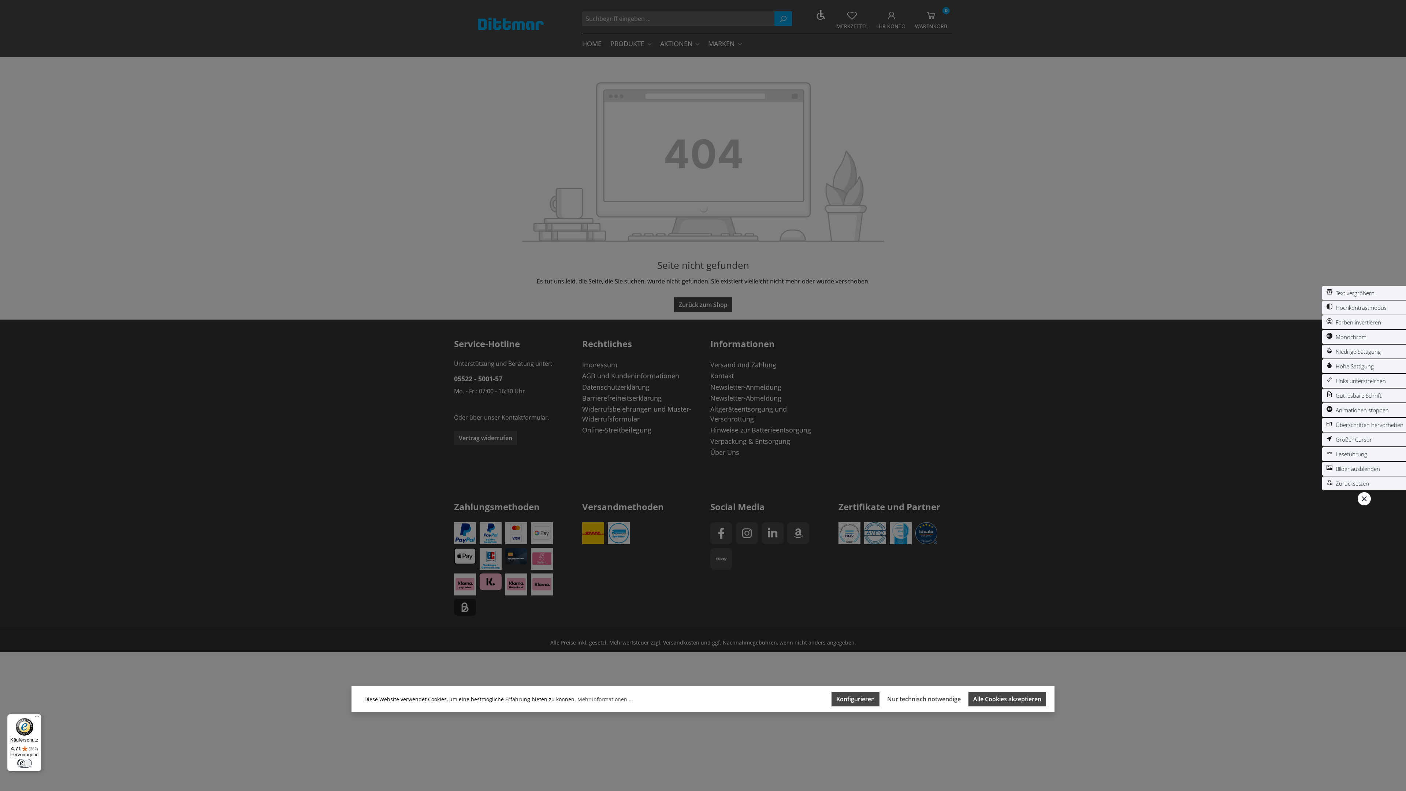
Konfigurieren (855, 699)
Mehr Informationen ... (605, 699)
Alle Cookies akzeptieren (1007, 699)
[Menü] (37, 718)
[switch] (1364, 293)
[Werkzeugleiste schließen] (1364, 498)
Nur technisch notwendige (924, 699)
